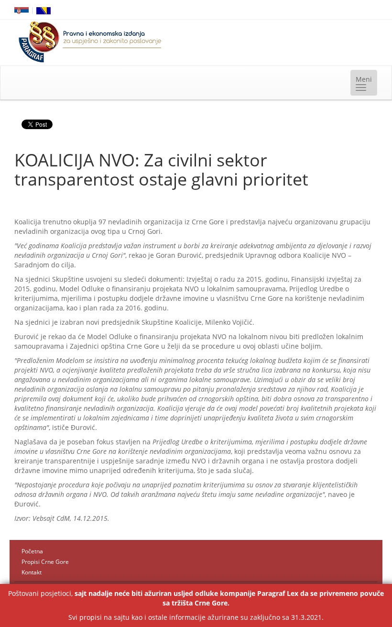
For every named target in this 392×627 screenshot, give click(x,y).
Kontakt (32, 572)
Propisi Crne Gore (45, 562)
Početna (32, 551)
